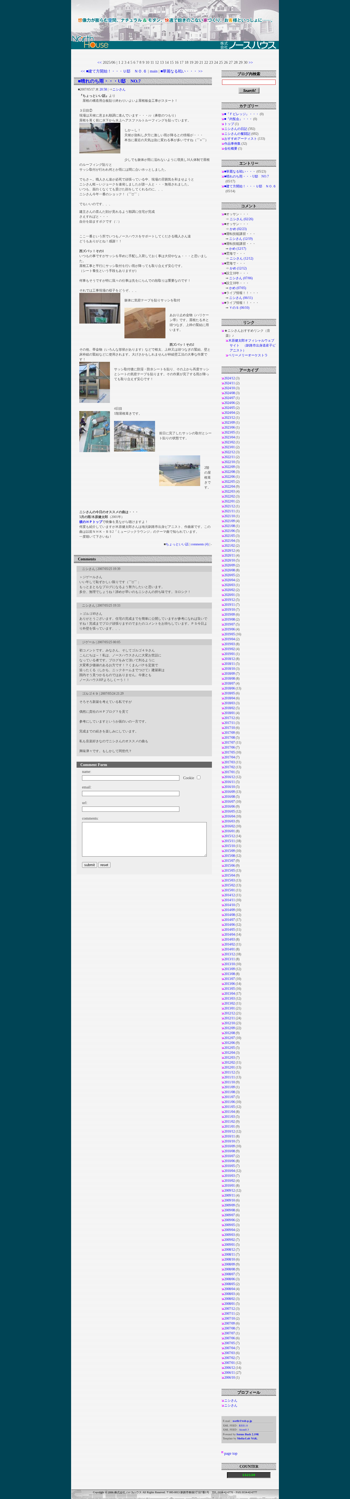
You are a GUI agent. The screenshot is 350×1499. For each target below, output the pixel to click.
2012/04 (229, 1053)
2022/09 (229, 467)
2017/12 (229, 718)
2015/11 (229, 841)
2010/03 (229, 1176)
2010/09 (229, 1146)
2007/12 (229, 1309)
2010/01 (229, 1185)
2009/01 (229, 1245)
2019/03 (229, 644)
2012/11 (229, 1018)
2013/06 (229, 984)
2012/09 (229, 1028)
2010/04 (229, 1171)
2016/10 (229, 787)
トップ (229, 124)
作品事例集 (232, 143)
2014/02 (229, 944)
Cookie (188, 778)
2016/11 (229, 782)
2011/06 (229, 1102)
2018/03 (229, 703)
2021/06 (229, 531)
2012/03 (229, 1058)
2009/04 (229, 1230)
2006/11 (229, 1373)
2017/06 (229, 747)
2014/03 (229, 939)
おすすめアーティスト (240, 139)
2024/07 (229, 398)
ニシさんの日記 (235, 129)
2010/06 (229, 1161)
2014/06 (229, 925)
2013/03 (229, 998)
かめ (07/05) (237, 288)
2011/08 (229, 1092)
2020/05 (229, 575)
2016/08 (229, 797)
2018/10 (229, 669)
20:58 (103, 89)
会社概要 (230, 148)
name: (86, 771)
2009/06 (229, 1220)
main (154, 71)
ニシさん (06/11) (241, 298)
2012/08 (229, 1033)
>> (251, 62)
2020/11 (229, 555)
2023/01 (229, 447)
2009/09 (229, 1205)
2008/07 (229, 1274)
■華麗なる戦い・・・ (240, 171)
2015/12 (229, 836)
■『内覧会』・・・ (238, 119)
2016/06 (229, 806)
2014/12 (229, 895)
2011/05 (229, 1107)
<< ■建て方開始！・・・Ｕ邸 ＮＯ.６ (114, 71)
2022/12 (229, 452)
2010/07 (229, 1156)
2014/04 (229, 934)
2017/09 (229, 733)
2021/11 (229, 511)
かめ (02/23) (238, 229)
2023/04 (229, 437)
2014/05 (229, 930)
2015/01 (229, 890)
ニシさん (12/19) (241, 239)
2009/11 (229, 1195)
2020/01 (229, 595)
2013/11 (229, 959)
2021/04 (229, 541)
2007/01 (229, 1363)
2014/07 (229, 920)
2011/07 (229, 1097)
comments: (90, 818)
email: (87, 787)
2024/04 (229, 413)
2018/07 (229, 683)
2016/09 (229, 792)
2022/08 (229, 472)
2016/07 (229, 802)
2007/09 (229, 1323)
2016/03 (229, 821)
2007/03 (229, 1353)
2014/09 (229, 910)
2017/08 (229, 738)
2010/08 (229, 1151)
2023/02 (229, 442)
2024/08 (229, 393)
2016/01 (229, 831)
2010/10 (229, 1141)
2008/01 (229, 1304)
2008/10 (229, 1259)
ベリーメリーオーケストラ (248, 355)
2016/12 (229, 777)
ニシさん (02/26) (241, 219)
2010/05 (229, 1166)
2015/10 (229, 846)
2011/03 (229, 1117)
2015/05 (229, 870)
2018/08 (229, 678)
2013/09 (229, 969)
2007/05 (229, 1343)
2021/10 (229, 516)
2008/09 (229, 1264)
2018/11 (229, 664)
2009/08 (229, 1210)
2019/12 (229, 600)
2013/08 (229, 974)
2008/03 (229, 1294)
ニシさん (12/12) (241, 258)
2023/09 (229, 422)
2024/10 (229, 388)
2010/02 (229, 1181)
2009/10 (229, 1200)
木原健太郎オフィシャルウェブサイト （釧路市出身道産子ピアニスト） (252, 345)
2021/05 (229, 536)
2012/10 (229, 1023)
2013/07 (229, 979)
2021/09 (229, 521)
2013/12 (229, 954)
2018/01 (229, 713)
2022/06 (229, 477)
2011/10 (229, 1082)
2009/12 (229, 1190)
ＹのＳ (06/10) (239, 308)
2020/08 (229, 570)
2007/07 (229, 1333)
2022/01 (229, 501)
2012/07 (229, 1038)
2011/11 (229, 1077)
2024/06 (229, 403)
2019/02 (229, 649)
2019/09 (229, 614)
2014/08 (229, 915)
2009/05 (229, 1225)
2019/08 (229, 619)
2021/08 (229, 526)
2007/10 (229, 1318)
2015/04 (229, 875)
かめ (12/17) (237, 249)
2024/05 (229, 408)
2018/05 (229, 693)
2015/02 (229, 885)
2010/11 (229, 1136)
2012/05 (229, 1048)
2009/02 (229, 1240)
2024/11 (229, 383)
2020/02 (229, 590)
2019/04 (229, 639)
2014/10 (229, 905)
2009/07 (229, 1215)
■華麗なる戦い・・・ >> (182, 71)
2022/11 (229, 457)
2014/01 (229, 949)
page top (230, 1453)
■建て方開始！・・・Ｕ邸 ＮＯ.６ (250, 186)
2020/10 (229, 560)
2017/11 (229, 723)
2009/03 (229, 1235)
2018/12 (229, 659)
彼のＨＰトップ (90, 522)
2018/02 (229, 708)
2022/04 (229, 486)
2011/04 (229, 1112)
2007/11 (229, 1313)
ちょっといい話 (177, 544)
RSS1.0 (243, 1425)
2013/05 (229, 989)
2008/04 (229, 1289)
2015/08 (229, 856)
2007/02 (229, 1358)
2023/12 (229, 418)
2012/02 (229, 1062)
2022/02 (229, 496)
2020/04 (229, 580)
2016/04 (229, 816)
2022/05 (229, 482)
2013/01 (229, 1008)
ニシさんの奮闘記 (237, 134)
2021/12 (229, 506)
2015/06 (229, 866)
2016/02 (229, 826)
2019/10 (229, 610)
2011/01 (229, 1126)
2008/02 (229, 1299)
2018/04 (229, 698)
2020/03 (229, 585)
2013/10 (229, 964)
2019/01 (229, 654)
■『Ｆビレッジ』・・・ (241, 114)
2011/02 (229, 1121)
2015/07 (229, 861)
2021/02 (229, 546)
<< (99, 62)
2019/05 (229, 634)
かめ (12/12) (238, 268)
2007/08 (229, 1328)
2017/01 (229, 772)
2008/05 (229, 1284)
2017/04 (229, 757)
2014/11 (229, 900)
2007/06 (229, 1338)
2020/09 (229, 565)
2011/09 (229, 1087)
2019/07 (229, 624)
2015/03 (229, 880)
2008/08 (229, 1269)
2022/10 (229, 462)
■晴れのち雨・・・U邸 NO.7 (109, 81)
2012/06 (229, 1043)
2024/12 (229, 378)
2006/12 (229, 1368)
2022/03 (229, 491)
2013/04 (229, 994)
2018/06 (229, 688)
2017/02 (229, 767)
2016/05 (229, 811)
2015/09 (229, 851)
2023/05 (229, 432)
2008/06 (229, 1279)
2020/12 (229, 550)
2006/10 (229, 1377)
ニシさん (119, 89)
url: (85, 803)
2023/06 (229, 427)
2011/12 (229, 1072)
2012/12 (229, 1013)
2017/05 (229, 752)
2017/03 (229, 762)
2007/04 (229, 1348)
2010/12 (229, 1131)
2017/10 (229, 728)
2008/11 (229, 1254)
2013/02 (229, 1003)
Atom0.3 (244, 1429)
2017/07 (229, 742)
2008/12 (229, 1249)
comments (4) (200, 544)
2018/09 (229, 674)
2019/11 (229, 605)
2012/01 (229, 1067)
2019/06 (229, 629)
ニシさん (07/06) (241, 278)
